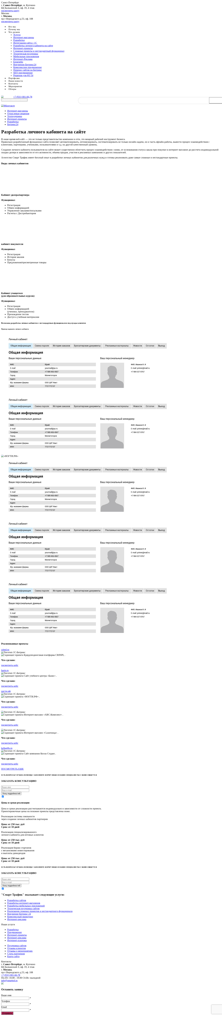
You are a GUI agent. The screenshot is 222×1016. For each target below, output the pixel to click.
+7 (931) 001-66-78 (22, 97)
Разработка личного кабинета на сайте (33, 45)
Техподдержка (14, 116)
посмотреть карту (10, 10)
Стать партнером (16, 953)
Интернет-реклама (16, 919)
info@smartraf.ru (9, 980)
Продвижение (14, 932)
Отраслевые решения (18, 113)
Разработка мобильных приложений (26, 905)
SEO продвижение (23, 72)
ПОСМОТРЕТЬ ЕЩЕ (12, 769)
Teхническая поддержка (25, 53)
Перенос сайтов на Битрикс (27, 70)
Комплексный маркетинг (20, 916)
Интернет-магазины (23, 37)
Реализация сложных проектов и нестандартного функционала (39, 911)
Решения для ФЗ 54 (23, 75)
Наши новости (15, 81)
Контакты (13, 83)
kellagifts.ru (6, 748)
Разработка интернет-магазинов (23, 903)
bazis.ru (5, 670)
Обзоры (12, 89)
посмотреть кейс (9, 665)
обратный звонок (14, 100)
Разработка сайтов (16, 900)
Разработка (19, 40)
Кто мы (12, 26)
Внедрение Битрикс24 (24, 64)
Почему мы (14, 29)
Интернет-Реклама (22, 59)
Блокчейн (18, 62)
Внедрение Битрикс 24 (19, 914)
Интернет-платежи (17, 940)
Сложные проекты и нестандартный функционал (38, 51)
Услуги (17, 34)
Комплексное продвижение (27, 67)
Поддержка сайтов (16, 945)
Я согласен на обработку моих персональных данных (32, 796)
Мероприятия (15, 86)
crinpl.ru (5, 649)
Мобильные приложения (26, 56)
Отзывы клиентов (16, 948)
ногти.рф (6, 691)
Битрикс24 (12, 124)
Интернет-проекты (23, 48)
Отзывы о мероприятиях (20, 951)
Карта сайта (13, 956)
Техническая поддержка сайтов (23, 908)
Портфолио (14, 78)
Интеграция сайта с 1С (25, 43)
